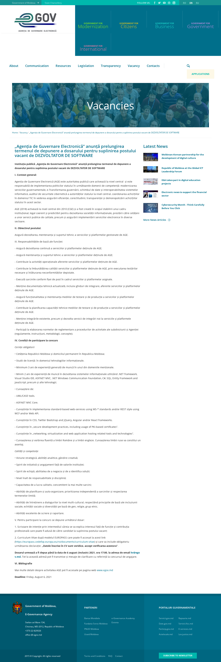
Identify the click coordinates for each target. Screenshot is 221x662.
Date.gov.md (165, 623)
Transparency (111, 66)
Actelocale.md (165, 634)
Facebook (154, 2)
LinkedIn (174, 2)
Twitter (159, 2)
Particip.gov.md (166, 629)
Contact (119, 656)
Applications (200, 74)
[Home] (37, 22)
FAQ (110, 656)
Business (164, 26)
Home (15, 132)
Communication (37, 66)
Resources (63, 66)
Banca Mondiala (92, 618)
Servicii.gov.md (166, 618)
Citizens (129, 26)
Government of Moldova (23, 2)
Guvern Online (169, 2)
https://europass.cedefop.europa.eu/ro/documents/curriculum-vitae (54, 541)
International (93, 49)
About (13, 66)
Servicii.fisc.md (186, 623)
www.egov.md (105, 570)
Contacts (153, 66)
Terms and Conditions (94, 656)
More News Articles (154, 219)
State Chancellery (53, 2)
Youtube (164, 2)
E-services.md (185, 629)
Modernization (93, 26)
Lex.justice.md (185, 634)
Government (200, 26)
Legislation (86, 66)
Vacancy (134, 66)
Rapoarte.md (185, 618)
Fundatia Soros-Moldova (96, 623)
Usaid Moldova (91, 634)
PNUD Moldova (91, 629)
